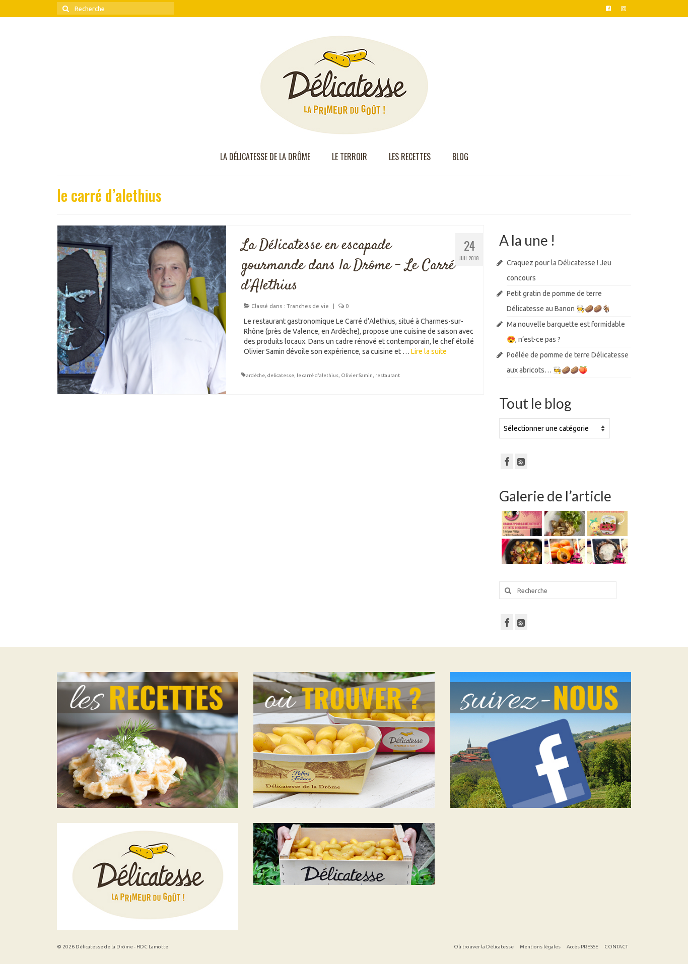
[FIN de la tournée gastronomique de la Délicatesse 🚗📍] (563, 551)
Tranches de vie (308, 306)
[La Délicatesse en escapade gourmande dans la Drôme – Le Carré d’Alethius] (141, 309)
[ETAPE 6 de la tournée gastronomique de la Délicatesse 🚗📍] (606, 551)
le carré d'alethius (317, 375)
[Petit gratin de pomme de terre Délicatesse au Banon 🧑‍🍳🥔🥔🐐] (563, 523)
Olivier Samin (357, 375)
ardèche (255, 375)
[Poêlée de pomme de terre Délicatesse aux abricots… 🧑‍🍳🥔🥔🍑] (520, 551)
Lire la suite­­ (429, 351)
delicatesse (280, 375)
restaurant (387, 375)
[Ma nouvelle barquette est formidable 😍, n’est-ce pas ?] (606, 523)
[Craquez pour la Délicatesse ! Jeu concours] (520, 523)
